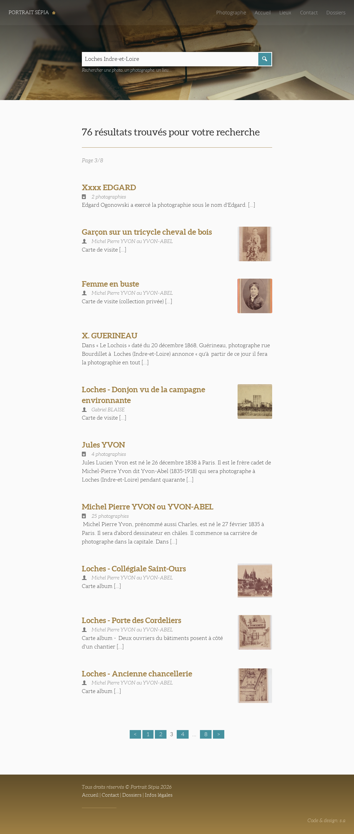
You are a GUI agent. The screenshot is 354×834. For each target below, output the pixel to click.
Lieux (285, 12)
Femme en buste (110, 283)
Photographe (231, 12)
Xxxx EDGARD (109, 187)
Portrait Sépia (29, 12)
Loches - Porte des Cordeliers (131, 620)
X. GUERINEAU (109, 335)
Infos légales (159, 795)
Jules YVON (103, 444)
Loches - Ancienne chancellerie (137, 673)
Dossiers (335, 12)
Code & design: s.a (326, 820)
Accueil (263, 12)
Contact (309, 12)
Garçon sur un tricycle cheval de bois (147, 232)
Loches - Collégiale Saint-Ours (134, 568)
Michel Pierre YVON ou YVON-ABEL (148, 506)
